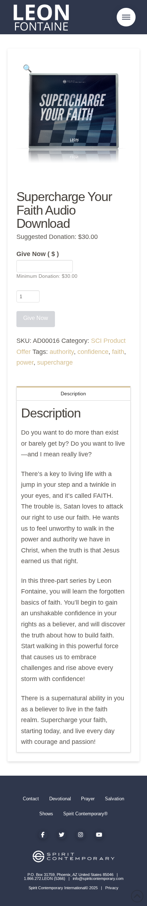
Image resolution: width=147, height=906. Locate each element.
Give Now (37, 253)
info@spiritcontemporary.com (98, 878)
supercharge (55, 362)
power (25, 362)
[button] (126, 17)
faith (118, 351)
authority (62, 351)
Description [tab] (73, 393)
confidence (92, 351)
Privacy (111, 888)
